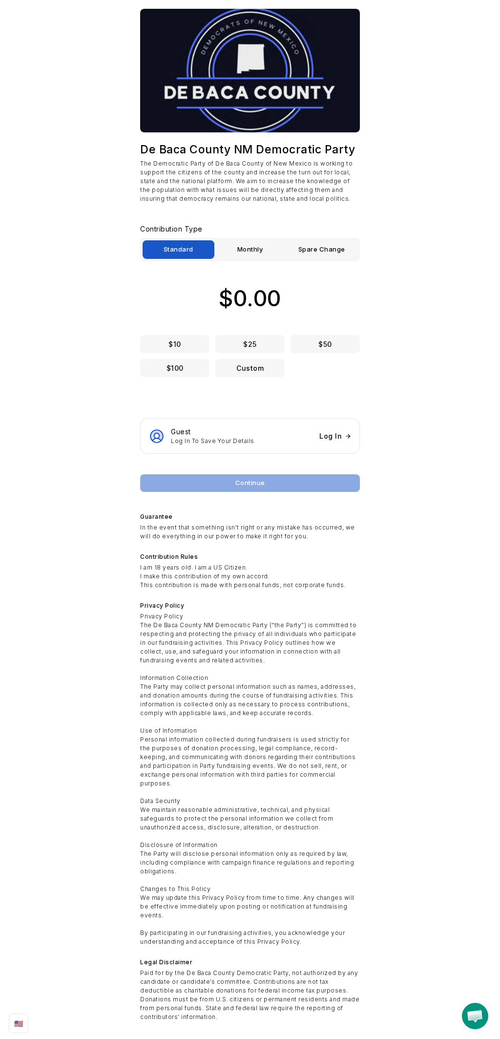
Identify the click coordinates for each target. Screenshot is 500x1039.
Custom (250, 368)
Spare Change (321, 249)
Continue (250, 483)
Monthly (250, 249)
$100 (175, 368)
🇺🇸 (18, 1023)
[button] (475, 1016)
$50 (325, 344)
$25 (250, 344)
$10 (174, 344)
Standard (178, 249)
